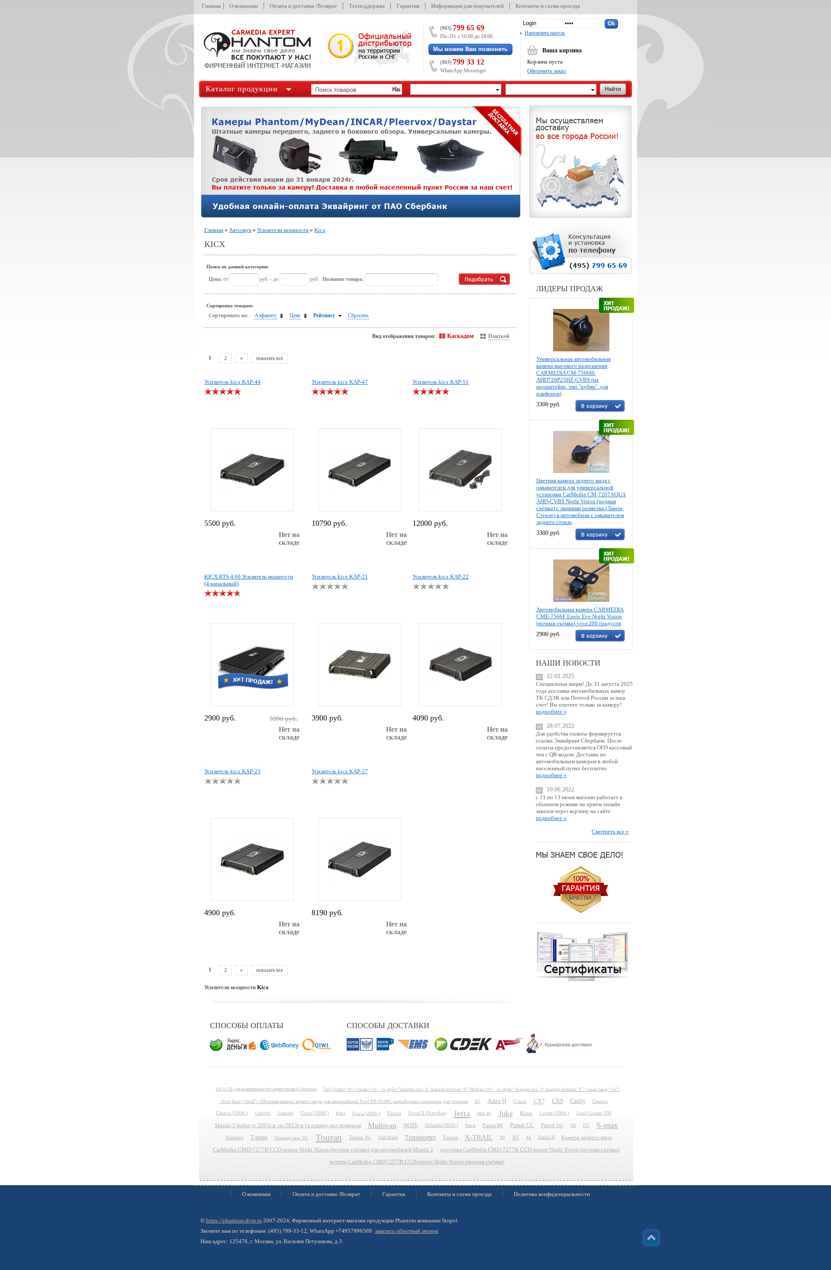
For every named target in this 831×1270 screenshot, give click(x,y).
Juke (506, 1113)
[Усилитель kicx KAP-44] (252, 469)
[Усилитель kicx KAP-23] (252, 859)
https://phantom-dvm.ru (234, 1220)
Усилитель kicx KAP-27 (340, 771)
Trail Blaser (388, 1137)
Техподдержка (367, 6)
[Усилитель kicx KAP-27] (359, 859)
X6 (528, 1137)
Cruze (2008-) (314, 1113)
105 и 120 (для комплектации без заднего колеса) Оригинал (266, 1089)
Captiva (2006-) (232, 1113)
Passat (470, 1125)
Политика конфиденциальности (552, 1194)
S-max (607, 1125)
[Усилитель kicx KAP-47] (359, 469)
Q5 (586, 1125)
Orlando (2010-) (441, 1125)
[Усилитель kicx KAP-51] (460, 469)
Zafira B (546, 1137)
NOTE (410, 1125)
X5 (515, 1138)
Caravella (263, 1113)
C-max (520, 1101)
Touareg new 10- (291, 1137)
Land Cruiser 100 (594, 1113)
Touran (329, 1137)
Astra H (496, 1101)
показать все (269, 358)
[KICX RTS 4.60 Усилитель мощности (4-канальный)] (252, 663)
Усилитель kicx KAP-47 (340, 382)
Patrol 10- (552, 1125)
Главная (211, 6)
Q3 (573, 1125)
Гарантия (407, 6)
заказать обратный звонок (406, 1231)
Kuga (526, 1113)
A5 (477, 1101)
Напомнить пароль (545, 33)
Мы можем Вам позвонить (470, 49)
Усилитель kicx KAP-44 (232, 382)
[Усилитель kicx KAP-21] (359, 664)
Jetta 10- (484, 1113)
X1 (502, 1137)
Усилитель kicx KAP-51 (440, 382)
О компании (243, 6)
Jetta (462, 1113)
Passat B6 (493, 1125)
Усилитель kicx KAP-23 (232, 771)
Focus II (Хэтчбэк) (427, 1113)
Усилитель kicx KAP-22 (440, 576)
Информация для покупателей (467, 6)
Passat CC (522, 1125)
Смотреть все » (610, 831)
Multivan (382, 1125)
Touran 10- (360, 1138)
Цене (295, 315)
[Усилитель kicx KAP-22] (460, 664)
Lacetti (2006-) (554, 1113)
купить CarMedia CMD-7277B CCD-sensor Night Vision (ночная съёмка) (417, 1162)
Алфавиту (265, 315)
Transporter (420, 1137)
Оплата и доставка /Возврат (303, 6)
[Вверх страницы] (651, 1237)
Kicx (319, 230)
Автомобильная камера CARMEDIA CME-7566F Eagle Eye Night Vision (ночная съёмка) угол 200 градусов (580, 616)
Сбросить (358, 315)
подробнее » (551, 711)
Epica (340, 1113)
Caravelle (285, 1113)
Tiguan (258, 1137)
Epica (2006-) (366, 1113)
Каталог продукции (242, 88)
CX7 (539, 1101)
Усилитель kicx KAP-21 (340, 576)
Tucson (450, 1138)
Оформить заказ (546, 71)
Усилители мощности (283, 230)
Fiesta (394, 1113)
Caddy (578, 1101)
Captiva (600, 1101)
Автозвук (240, 230)
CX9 (557, 1101)
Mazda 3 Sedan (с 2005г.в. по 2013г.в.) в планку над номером (288, 1125)
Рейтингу (324, 315)
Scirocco (234, 1138)
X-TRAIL (479, 1137)
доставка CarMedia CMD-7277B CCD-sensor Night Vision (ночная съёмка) (529, 1150)
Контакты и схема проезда (547, 6)
